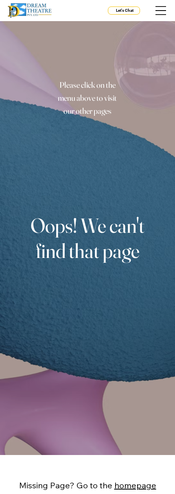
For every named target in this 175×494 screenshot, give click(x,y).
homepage (135, 485)
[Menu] (160, 11)
